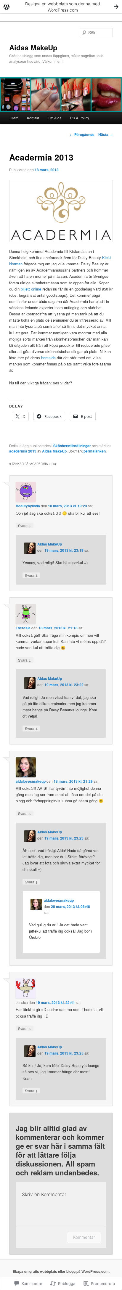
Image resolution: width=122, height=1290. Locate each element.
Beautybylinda (28, 505)
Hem (14, 117)
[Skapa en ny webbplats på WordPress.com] (61, 6)
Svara (24, 525)
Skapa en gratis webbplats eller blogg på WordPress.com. (61, 1271)
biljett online (31, 289)
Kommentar (84, 1237)
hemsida (48, 357)
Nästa (105, 134)
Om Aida (55, 117)
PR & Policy (79, 117)
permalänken (95, 451)
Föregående (82, 134)
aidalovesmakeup (31, 781)
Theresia (23, 627)
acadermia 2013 (22, 451)
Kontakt (33, 117)
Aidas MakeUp (33, 47)
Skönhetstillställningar (72, 445)
